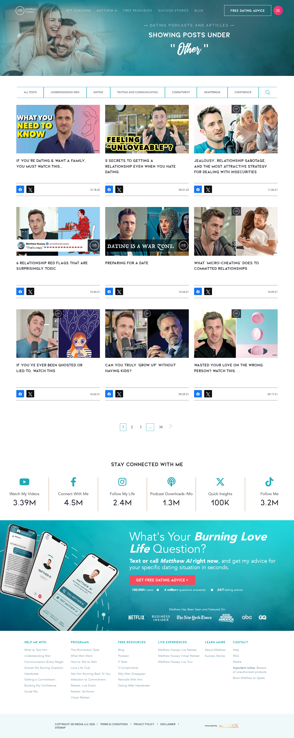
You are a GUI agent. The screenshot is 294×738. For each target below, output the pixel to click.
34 (161, 427)
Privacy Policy (144, 724)
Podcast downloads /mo (171, 493)
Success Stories (173, 10)
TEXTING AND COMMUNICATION (137, 92)
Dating (98, 92)
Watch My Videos (24, 493)
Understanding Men (65, 92)
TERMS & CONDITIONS (114, 724)
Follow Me (269, 493)
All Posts (30, 92)
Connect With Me (73, 493)
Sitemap (60, 727)
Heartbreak (212, 92)
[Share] (20, 189)
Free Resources (137, 10)
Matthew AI (107, 10)
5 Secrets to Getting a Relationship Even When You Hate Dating (140, 166)
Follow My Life (122, 493)
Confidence (243, 92)
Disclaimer (167, 724)
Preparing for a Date (126, 263)
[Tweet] (30, 189)
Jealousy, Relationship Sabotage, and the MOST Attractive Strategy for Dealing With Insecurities (230, 166)
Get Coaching (78, 10)
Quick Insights (220, 493)
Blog (199, 10)
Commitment (181, 92)
